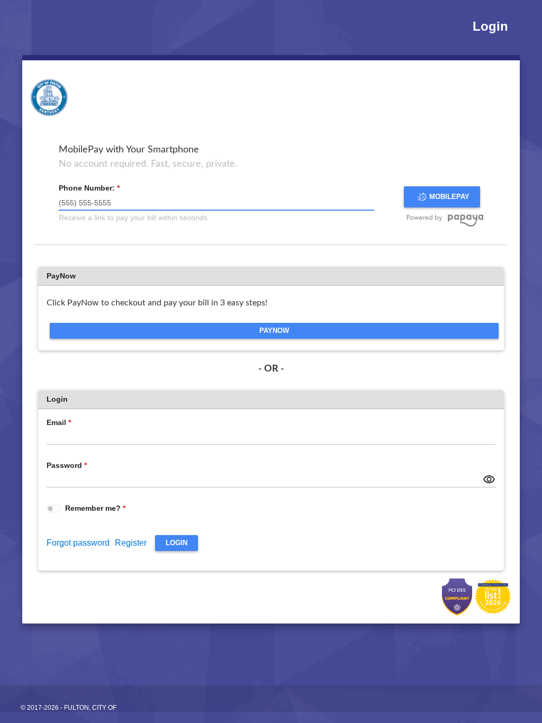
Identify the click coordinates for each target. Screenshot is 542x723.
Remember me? (94, 508)
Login (490, 26)
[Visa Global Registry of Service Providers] (493, 596)
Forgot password (78, 542)
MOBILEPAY (449, 197)
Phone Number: (87, 188)
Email (56, 422)
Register (131, 542)
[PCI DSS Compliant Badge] (458, 596)
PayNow (274, 331)
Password (64, 465)
